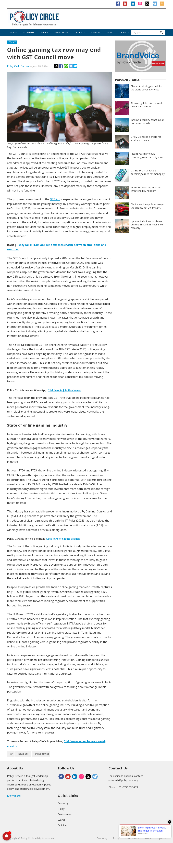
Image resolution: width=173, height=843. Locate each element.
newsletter (23, 753)
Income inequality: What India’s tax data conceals (147, 121)
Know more (14, 795)
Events (125, 32)
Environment (62, 32)
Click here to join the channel (64, 390)
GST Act (55, 199)
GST (11, 753)
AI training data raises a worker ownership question (148, 104)
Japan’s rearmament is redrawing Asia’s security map (147, 155)
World (111, 32)
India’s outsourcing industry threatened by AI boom (145, 189)
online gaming (42, 753)
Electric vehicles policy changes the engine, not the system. (148, 206)
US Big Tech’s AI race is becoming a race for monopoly (148, 172)
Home (13, 32)
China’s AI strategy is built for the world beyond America (146, 88)
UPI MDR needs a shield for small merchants (146, 138)
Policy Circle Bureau (18, 66)
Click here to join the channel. (63, 538)
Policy (44, 32)
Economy (28, 32)
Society (80, 32)
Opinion (95, 32)
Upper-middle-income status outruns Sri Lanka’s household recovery (147, 224)
